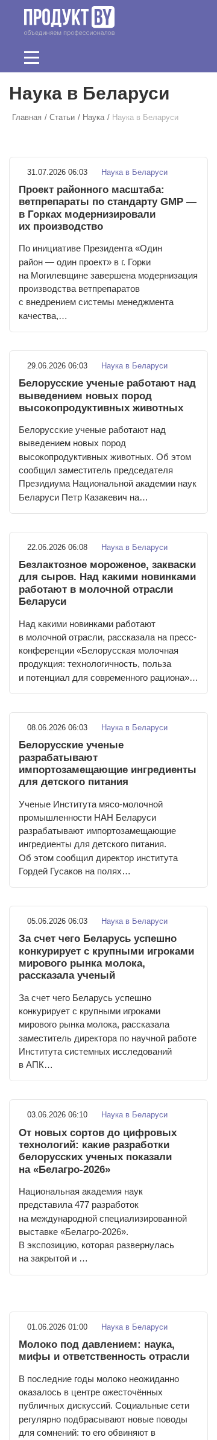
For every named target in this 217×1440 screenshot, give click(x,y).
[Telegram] (188, 57)
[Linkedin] (151, 57)
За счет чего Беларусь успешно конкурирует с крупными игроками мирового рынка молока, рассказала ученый (106, 957)
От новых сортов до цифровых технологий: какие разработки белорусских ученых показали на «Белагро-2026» (98, 1151)
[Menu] (31, 57)
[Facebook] (132, 57)
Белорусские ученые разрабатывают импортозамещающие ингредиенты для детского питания (108, 763)
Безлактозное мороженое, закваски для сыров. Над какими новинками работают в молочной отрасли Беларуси (107, 583)
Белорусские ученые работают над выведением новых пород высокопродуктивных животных (107, 395)
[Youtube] (113, 57)
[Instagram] (94, 57)
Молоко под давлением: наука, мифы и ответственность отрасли (104, 1350)
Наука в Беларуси (133, 172)
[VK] (169, 57)
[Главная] (69, 21)
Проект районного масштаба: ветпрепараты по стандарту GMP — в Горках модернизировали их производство (108, 208)
